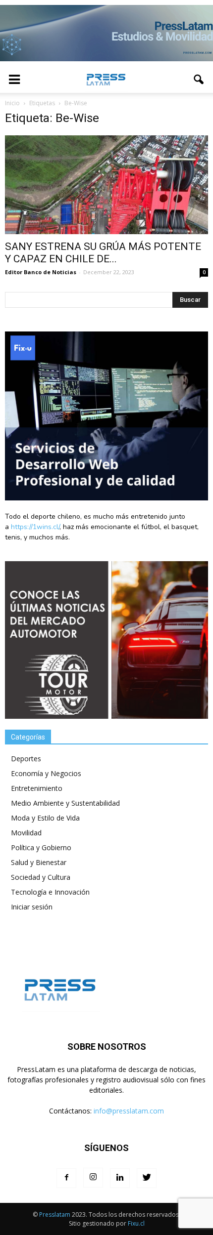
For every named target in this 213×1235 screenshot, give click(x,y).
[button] (199, 79)
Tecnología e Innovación (50, 892)
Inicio (12, 103)
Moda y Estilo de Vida (45, 818)
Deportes (26, 758)
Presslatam (54, 1214)
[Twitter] (147, 1178)
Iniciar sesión (32, 906)
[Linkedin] (120, 1178)
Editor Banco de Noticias (40, 272)
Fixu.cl (136, 1223)
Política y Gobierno (41, 847)
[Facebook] (66, 1178)
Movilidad (26, 832)
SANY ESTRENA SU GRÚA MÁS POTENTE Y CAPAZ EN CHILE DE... (103, 253)
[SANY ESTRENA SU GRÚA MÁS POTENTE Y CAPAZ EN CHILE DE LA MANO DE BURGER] (106, 185)
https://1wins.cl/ (35, 527)
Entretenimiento (36, 788)
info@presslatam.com (129, 1110)
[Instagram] (93, 1178)
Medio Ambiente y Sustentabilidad (65, 803)
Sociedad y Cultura (40, 877)
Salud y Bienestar (38, 862)
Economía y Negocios (46, 773)
